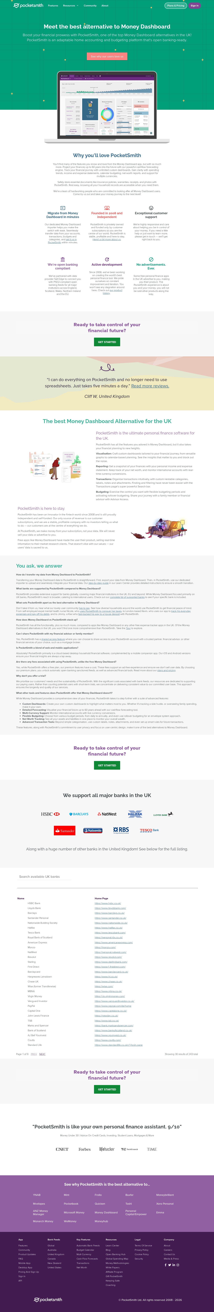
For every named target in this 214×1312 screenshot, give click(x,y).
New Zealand (54, 1263)
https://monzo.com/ (105, 947)
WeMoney (70, 1221)
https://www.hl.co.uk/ (106, 976)
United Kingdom (56, 1254)
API (20, 1280)
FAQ (20, 1258)
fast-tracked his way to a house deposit (99, 614)
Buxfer (129, 1194)
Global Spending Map (117, 1258)
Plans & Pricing (175, 5)
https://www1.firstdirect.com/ (110, 966)
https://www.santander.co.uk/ (110, 918)
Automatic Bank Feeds (88, 1245)
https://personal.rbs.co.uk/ (109, 937)
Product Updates (27, 1254)
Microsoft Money (74, 1212)
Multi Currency (84, 1254)
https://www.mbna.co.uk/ (108, 991)
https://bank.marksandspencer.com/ (114, 1025)
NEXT (42, 1054)
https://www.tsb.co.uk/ (107, 1020)
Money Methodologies (117, 1263)
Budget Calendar (85, 1250)
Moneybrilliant (165, 1194)
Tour (128, 628)
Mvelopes (39, 1203)
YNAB (36, 1194)
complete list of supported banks (127, 597)
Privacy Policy (141, 1250)
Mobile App (24, 1263)
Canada (52, 1258)
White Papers (113, 1267)
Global (51, 1245)
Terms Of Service (143, 1245)
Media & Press (171, 1258)
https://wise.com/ (104, 986)
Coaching (110, 1285)
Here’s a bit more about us (107, 239)
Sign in (194, 5)
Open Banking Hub (115, 1254)
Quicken (100, 1203)
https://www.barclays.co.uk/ (110, 913)
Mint (66, 1194)
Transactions (83, 1263)
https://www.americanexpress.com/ (114, 942)
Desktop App (25, 1267)
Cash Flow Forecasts (87, 1258)
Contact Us (169, 1254)
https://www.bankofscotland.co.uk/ (113, 1030)
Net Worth (82, 1267)
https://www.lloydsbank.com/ (110, 908)
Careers (168, 1250)
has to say (84, 608)
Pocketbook (71, 1203)
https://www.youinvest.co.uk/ (110, 1035)
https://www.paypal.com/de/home (113, 1005)
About (105, 5)
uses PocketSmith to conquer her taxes (101, 611)
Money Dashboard (106, 1212)
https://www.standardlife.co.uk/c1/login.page (119, 1044)
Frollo (98, 1194)
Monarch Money (43, 1221)
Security (139, 1258)
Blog (108, 1250)
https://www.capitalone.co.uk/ (111, 1010)
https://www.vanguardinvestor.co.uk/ (114, 1001)
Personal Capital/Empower (136, 1212)
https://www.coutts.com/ (108, 1040)
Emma (160, 1212)
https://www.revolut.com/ (108, 957)
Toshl (128, 1203)
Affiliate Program (114, 1271)
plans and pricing (166, 670)
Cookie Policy (142, 1254)
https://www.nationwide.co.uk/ (111, 922)
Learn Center (112, 1245)
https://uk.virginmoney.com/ (110, 996)
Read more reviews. (150, 385)
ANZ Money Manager (40, 1212)
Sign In (21, 1276)
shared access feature (53, 639)
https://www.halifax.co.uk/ (109, 927)
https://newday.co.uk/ (106, 1015)
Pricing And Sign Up (28, 1271)
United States (54, 1267)
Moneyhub (101, 1221)
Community (90, 5)
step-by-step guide (99, 583)
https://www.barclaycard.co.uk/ (111, 971)
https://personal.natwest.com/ (110, 952)
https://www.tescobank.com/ (110, 932)
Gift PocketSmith (114, 1276)
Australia (52, 1250)
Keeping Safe (113, 1280)
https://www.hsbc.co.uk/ (108, 903)
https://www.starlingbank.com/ (111, 961)
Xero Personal (165, 1203)
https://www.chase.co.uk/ (108, 981)
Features (53, 5)
